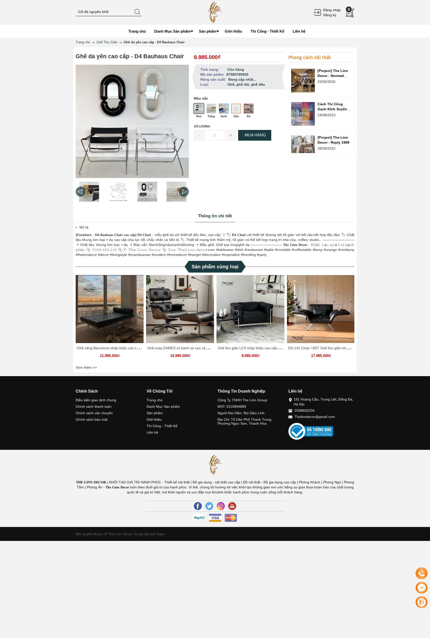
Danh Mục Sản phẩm (163, 406)
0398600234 (305, 410)
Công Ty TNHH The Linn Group (242, 400)
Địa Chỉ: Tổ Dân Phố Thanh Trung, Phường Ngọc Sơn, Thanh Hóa (244, 421)
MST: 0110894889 (231, 406)
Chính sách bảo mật (92, 419)
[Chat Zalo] (422, 602)
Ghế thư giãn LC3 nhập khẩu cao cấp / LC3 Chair (257, 348)
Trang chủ (154, 400)
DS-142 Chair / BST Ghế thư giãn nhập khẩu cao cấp (330, 348)
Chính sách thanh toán (93, 406)
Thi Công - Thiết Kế (162, 426)
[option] (89, 192)
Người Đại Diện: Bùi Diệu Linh (241, 413)
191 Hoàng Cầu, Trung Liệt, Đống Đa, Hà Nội (323, 401)
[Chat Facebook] (422, 588)
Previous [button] (81, 192)
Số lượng (202, 126)
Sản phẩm (155, 413)
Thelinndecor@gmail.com (315, 417)
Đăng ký (329, 15)
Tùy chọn (110, 311)
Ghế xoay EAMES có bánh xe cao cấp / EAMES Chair (189, 348)
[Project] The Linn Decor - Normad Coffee (333, 76)
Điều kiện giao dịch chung (96, 400)
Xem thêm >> (86, 367)
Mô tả (83, 227)
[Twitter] (209, 506)
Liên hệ (152, 432)
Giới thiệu (154, 419)
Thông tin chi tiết (215, 216)
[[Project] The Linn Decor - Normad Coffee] (303, 80)
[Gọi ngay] (422, 574)
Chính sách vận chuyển (94, 413)
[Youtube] (232, 506)
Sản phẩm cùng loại (215, 266)
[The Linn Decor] (215, 12)
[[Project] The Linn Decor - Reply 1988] (303, 144)
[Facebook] (198, 506)
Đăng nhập (332, 10)
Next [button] (184, 192)
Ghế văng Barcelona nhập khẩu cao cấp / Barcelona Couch (123, 348)
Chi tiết (179, 311)
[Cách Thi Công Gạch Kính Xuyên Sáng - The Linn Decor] (303, 114)
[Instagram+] (221, 506)
